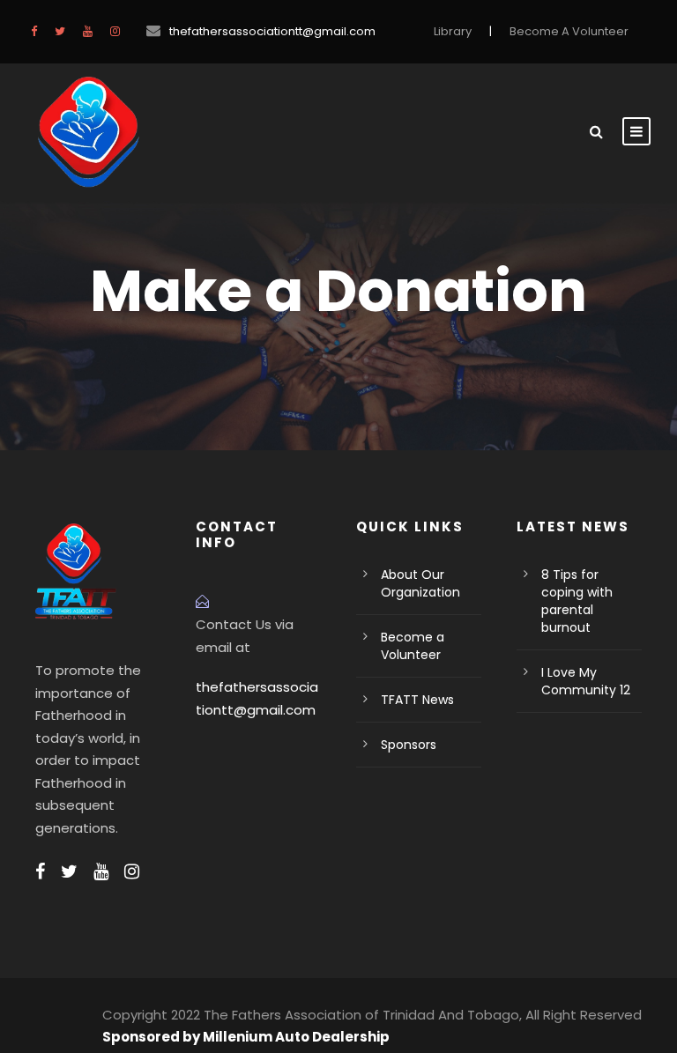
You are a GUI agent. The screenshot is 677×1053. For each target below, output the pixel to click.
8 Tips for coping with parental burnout (577, 601)
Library (453, 31)
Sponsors (408, 744)
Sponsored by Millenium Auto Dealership (246, 1036)
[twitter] (60, 31)
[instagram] (115, 31)
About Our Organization (420, 583)
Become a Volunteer (412, 646)
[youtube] (88, 31)
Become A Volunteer (569, 31)
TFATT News (417, 699)
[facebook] (34, 31)
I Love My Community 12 (585, 681)
